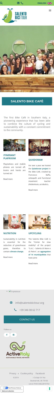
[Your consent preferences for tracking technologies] (49, 388)
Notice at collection (8, 391)
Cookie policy (26, 373)
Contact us (27, 319)
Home (6, 90)
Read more (8, 179)
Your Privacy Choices (14, 388)
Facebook (40, 373)
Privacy (12, 373)
